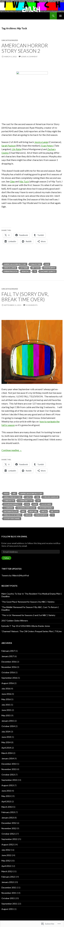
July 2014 (5, 731)
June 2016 (6, 694)
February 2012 (8, 876)
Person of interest (12, 515)
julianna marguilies (26, 508)
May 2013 (6, 796)
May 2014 (6, 742)
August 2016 (7, 683)
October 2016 (8, 672)
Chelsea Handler (50, 497)
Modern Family (46, 508)
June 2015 (6, 710)
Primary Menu (60, 15)
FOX (27, 504)
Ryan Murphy (49, 268)
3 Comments (31, 305)
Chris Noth (9, 501)
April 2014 (6, 747)
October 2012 (8, 833)
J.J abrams (8, 508)
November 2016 (8, 667)
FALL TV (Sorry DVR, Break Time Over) (25, 296)
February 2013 (8, 812)
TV (35, 271)
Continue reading (11, 450)
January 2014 (7, 758)
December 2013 (8, 764)
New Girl (33, 511)
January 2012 (7, 882)
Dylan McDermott (12, 504)
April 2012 (6, 866)
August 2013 (7, 785)
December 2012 (8, 823)
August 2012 (7, 844)
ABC (14, 493)
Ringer (28, 515)
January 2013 (7, 817)
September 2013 (9, 780)
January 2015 (7, 721)
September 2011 (9, 903)
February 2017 (8, 651)
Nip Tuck (24, 181)
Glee (12, 181)
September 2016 (9, 678)
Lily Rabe (16, 149)
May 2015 (6, 715)
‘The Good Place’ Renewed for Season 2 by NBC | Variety (27, 601)
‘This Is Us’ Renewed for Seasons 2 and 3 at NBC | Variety (28, 615)
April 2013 (6, 801)
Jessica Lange (41, 142)
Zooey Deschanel (12, 519)
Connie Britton (25, 501)
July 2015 (5, 704)
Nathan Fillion (11, 511)
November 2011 (8, 893)
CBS (37, 497)
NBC (23, 511)
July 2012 (5, 850)
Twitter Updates (11, 568)
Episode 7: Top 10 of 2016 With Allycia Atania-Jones (25, 626)
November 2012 (8, 828)
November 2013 (8, 769)
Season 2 (25, 271)
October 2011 (8, 898)
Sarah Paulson (8, 145)
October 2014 (8, 726)
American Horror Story (15, 264)
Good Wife (46, 504)
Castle (28, 497)
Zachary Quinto (48, 271)
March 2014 (7, 753)
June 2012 (6, 855)
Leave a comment (29, 56)
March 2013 (7, 807)
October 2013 (8, 774)
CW (38, 501)
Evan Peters (47, 145)
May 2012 (6, 860)
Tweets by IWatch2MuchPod (15, 575)
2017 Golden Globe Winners (14, 620)
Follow (6, 558)
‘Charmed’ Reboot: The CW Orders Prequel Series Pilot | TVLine (31, 631)
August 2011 (7, 909)
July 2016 (5, 688)
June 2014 (6, 737)
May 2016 (6, 699)
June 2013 (6, 790)
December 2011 (8, 887)
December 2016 (8, 661)
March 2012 (7, 871)
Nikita (44, 511)
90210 (6, 493)
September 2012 (9, 839)
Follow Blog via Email (14, 536)
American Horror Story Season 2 (24, 48)
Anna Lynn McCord (12, 497)
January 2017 (7, 656)
